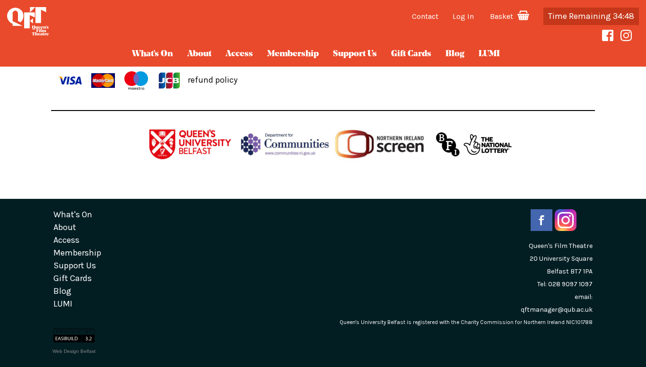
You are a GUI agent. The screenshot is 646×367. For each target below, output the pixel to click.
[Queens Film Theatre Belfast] (107, 21)
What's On (152, 54)
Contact (425, 16)
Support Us (355, 54)
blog (454, 54)
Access (239, 54)
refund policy (212, 80)
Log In (463, 16)
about (199, 54)
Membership (293, 54)
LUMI (489, 54)
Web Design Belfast (74, 351)
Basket (502, 16)
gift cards (411, 54)
